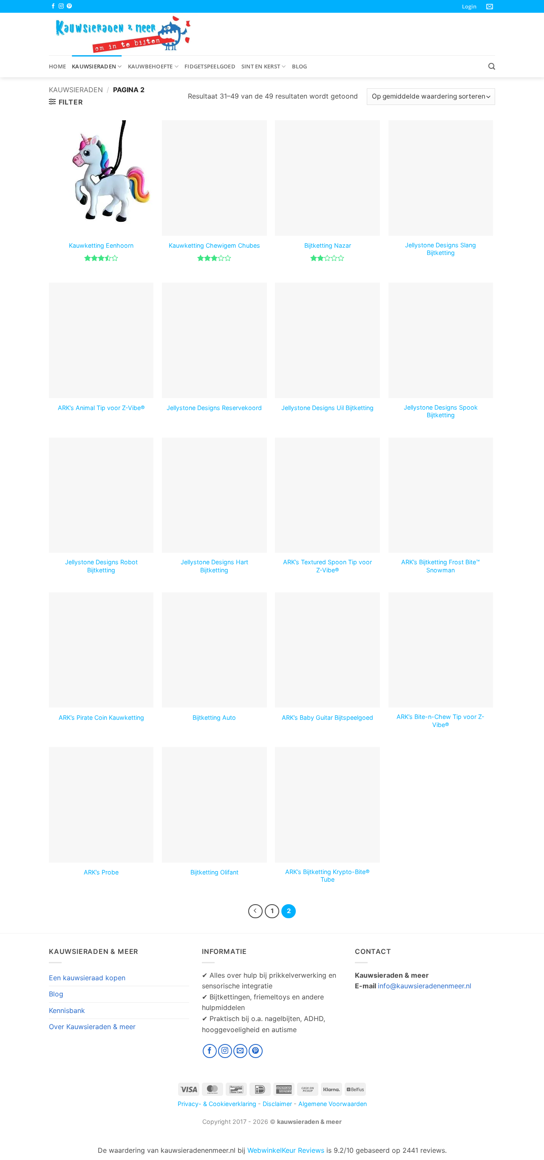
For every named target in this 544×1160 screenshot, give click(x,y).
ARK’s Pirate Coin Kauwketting (101, 717)
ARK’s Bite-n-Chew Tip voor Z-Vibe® (440, 720)
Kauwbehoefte (150, 66)
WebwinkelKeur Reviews (285, 1150)
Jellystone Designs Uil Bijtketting (327, 407)
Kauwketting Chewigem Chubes (214, 245)
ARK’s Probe (101, 872)
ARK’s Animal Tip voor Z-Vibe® (101, 407)
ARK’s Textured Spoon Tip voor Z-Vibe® (327, 566)
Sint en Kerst (260, 66)
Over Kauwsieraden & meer (92, 1026)
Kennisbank (67, 1010)
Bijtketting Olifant (214, 872)
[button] (469, 6)
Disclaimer (277, 1103)
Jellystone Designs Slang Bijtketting (440, 249)
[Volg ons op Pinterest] (69, 6)
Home (57, 66)
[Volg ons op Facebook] (53, 6)
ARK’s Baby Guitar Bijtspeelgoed (327, 717)
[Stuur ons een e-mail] (240, 1051)
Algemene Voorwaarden (332, 1103)
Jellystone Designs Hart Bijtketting (214, 566)
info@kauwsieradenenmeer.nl (424, 986)
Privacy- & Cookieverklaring (217, 1103)
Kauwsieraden (94, 66)
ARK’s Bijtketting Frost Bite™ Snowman (440, 566)
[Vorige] (255, 911)
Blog (299, 66)
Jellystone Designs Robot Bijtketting (101, 566)
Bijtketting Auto (214, 717)
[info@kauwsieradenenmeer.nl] (490, 6)
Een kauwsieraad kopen (87, 977)
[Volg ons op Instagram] (61, 6)
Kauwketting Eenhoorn (101, 245)
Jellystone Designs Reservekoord (214, 407)
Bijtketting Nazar (327, 245)
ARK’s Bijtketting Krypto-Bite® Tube (327, 875)
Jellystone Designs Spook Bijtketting (441, 411)
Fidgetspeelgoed (209, 66)
